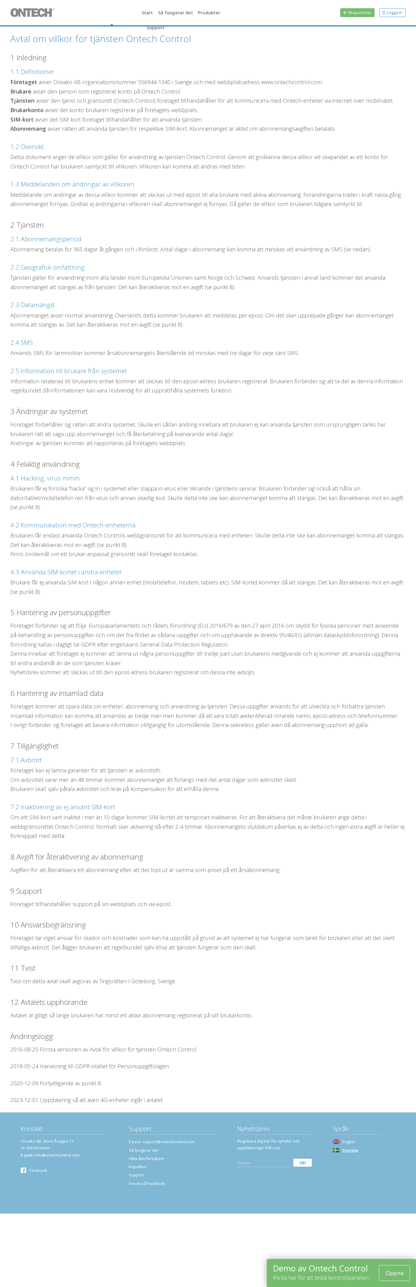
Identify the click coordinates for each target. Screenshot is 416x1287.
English (348, 1141)
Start (147, 12)
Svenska (350, 1150)
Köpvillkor (138, 1166)
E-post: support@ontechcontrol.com (162, 1141)
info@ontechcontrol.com (56, 1155)
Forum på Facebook (147, 1183)
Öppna (395, 1273)
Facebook (38, 1170)
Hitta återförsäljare (146, 1158)
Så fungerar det (175, 12)
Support (155, 27)
